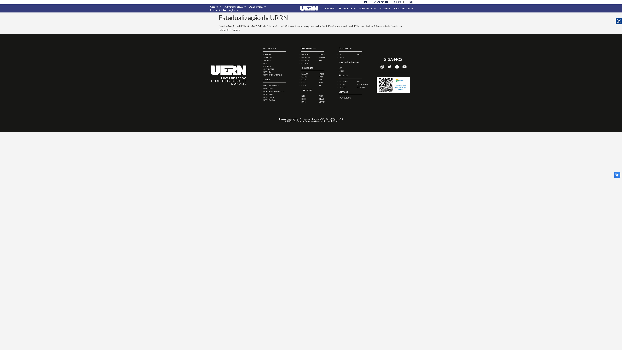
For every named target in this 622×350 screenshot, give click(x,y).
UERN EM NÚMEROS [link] (272, 75)
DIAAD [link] (322, 102)
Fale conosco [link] (402, 8)
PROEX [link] (322, 57)
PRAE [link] (321, 60)
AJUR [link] (342, 57)
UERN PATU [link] (268, 94)
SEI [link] (358, 81)
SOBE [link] (342, 71)
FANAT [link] (304, 79)
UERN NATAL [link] (269, 97)
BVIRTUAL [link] (361, 87)
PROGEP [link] (305, 54)
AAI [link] (341, 54)
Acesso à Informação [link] (222, 10)
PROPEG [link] (305, 60)
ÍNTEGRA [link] (344, 81)
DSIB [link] (321, 96)
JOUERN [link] (267, 60)
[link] (366, 2)
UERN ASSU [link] (268, 88)
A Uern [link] (214, 6)
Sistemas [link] (384, 8)
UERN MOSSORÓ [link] (271, 85)
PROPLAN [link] (305, 57)
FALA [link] (303, 85)
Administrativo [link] (234, 6)
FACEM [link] (304, 74)
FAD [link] (321, 82)
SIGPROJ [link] (343, 87)
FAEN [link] (321, 74)
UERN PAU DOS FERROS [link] (273, 91)
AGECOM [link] (267, 57)
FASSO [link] (304, 82)
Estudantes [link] (345, 8)
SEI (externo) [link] (362, 84)
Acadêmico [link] (256, 6)
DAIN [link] (303, 102)
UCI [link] (265, 63)
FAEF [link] (321, 77)
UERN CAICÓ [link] (269, 100)
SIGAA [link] (342, 84)
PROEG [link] (304, 63)
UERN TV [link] (267, 72)
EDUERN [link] (267, 66)
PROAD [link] (322, 54)
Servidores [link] (366, 8)
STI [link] (341, 68)
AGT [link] (359, 54)
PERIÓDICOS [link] (345, 98)
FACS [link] (321, 79)
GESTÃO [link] (267, 54)
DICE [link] (303, 99)
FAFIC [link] (304, 77)
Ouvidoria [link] (329, 8)
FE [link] (320, 85)
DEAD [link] (321, 99)
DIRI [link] (303, 96)
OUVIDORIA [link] (268, 69)
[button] (411, 2)
